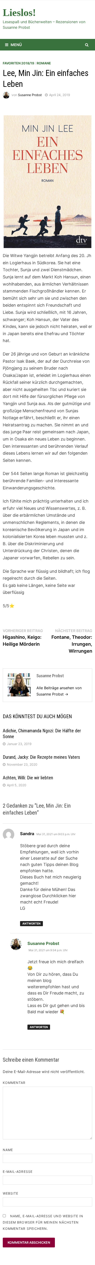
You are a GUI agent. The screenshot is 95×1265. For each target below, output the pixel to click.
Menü (16, 44)
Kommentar (14, 1083)
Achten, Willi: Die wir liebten (28, 777)
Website (10, 1193)
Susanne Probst (30, 95)
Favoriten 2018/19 (18, 63)
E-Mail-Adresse (18, 1172)
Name (8, 1150)
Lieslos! (19, 12)
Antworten (31, 923)
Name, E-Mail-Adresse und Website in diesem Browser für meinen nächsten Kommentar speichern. (43, 1222)
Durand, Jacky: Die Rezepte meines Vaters (41, 757)
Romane (44, 63)
